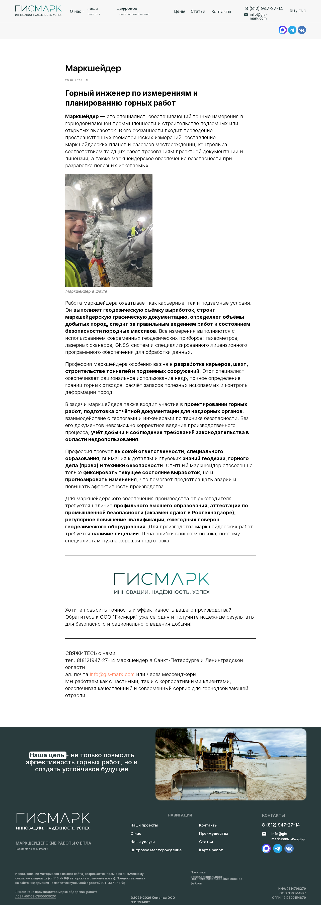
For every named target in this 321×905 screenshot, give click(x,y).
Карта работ (211, 850)
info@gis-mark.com (258, 16)
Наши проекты (144, 825)
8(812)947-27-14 (96, 660)
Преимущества (213, 833)
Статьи (206, 841)
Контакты (208, 825)
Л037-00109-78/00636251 (35, 896)
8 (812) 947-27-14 (264, 8)
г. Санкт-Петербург (293, 839)
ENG (302, 11)
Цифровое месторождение (156, 850)
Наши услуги (142, 841)
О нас (135, 833)
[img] (277, 848)
